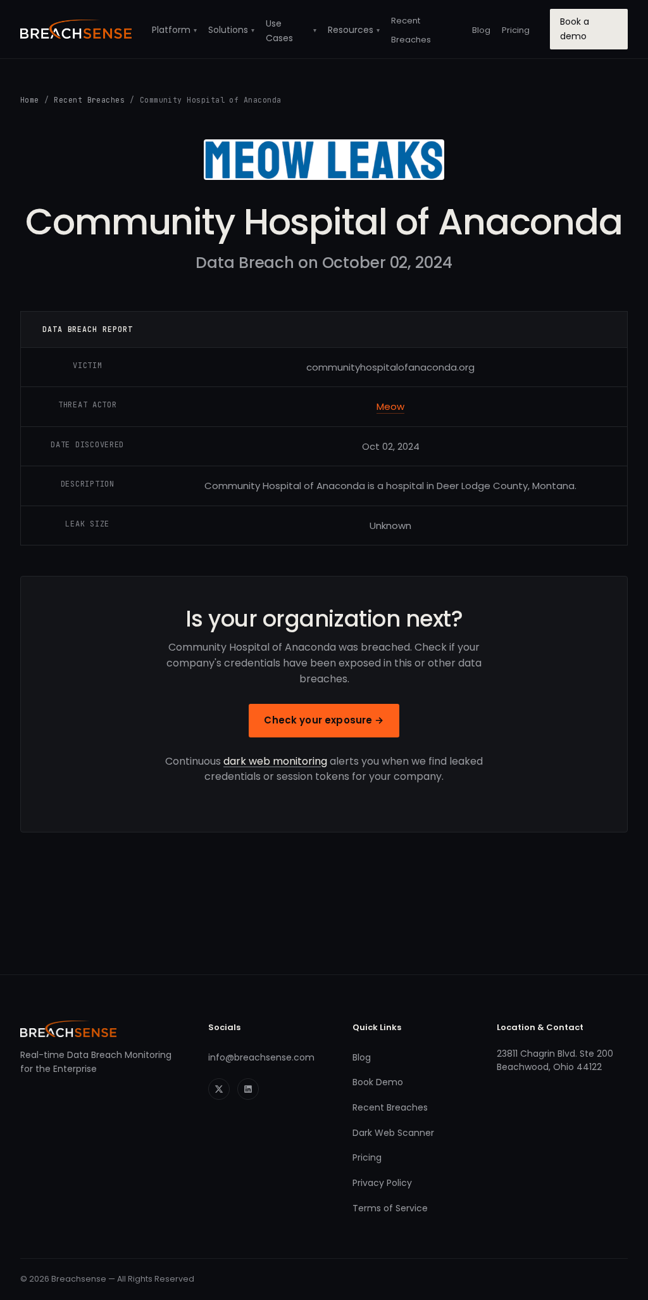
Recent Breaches (89, 100)
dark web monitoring (275, 761)
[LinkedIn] (248, 1089)
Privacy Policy (382, 1182)
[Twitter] (219, 1089)
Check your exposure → (323, 720)
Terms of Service (390, 1208)
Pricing (516, 30)
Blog (481, 30)
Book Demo (377, 1082)
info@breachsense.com (261, 1057)
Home (29, 100)
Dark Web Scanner (393, 1132)
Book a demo (574, 28)
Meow (390, 406)
